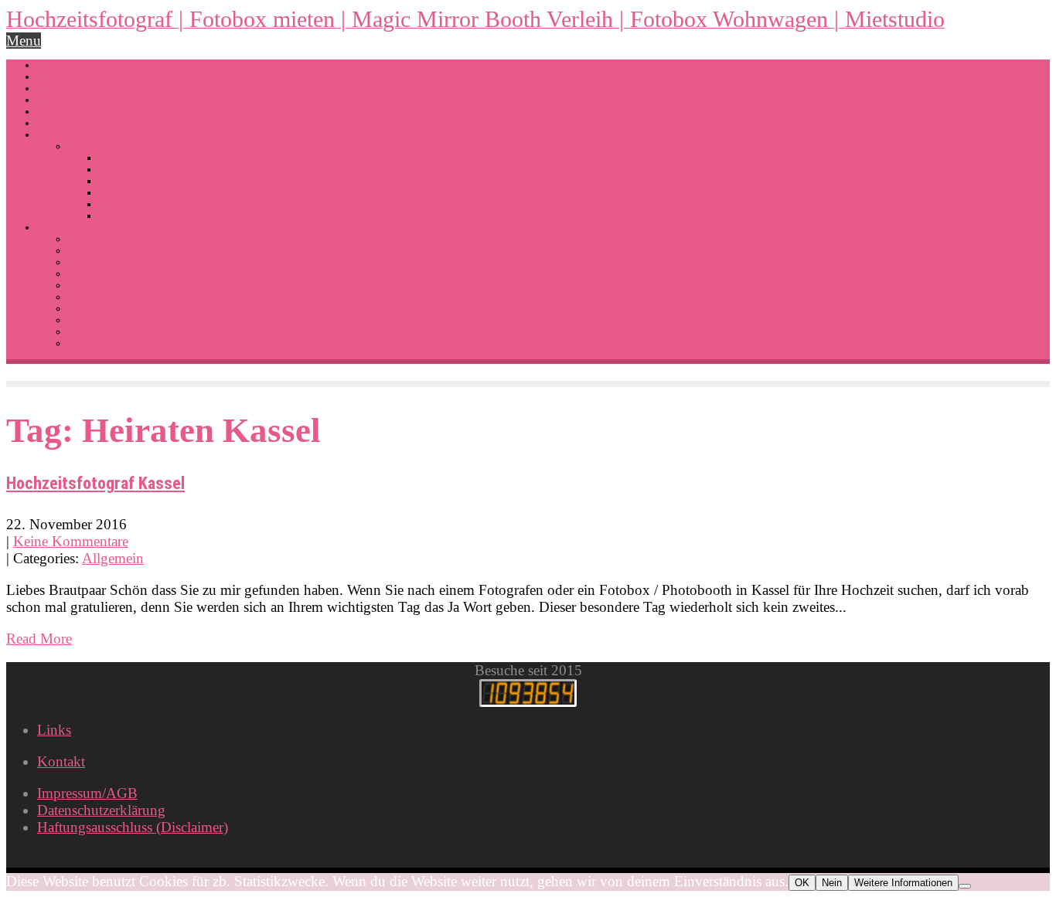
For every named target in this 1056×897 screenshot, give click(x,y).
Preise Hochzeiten (108, 285)
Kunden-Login (99, 332)
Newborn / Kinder (138, 193)
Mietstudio (92, 251)
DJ (43, 88)
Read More (39, 638)
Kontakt (85, 343)
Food (111, 216)
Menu (23, 40)
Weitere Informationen (903, 883)
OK (802, 883)
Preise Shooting (103, 308)
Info (46, 227)
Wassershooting (74, 123)
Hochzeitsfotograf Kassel (95, 483)
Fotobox (56, 77)
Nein (832, 883)
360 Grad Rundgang (81, 111)
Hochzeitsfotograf (79, 65)
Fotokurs (88, 239)
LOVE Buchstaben (77, 100)
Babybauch (124, 181)
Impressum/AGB (87, 793)
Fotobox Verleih (134, 169)
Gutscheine (93, 274)
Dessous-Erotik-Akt (80, 135)
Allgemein (113, 558)
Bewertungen (97, 262)
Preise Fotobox (101, 297)
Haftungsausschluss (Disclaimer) (132, 827)
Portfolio (87, 146)
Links (80, 320)
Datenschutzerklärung (101, 810)
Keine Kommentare (70, 541)
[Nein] (965, 886)
